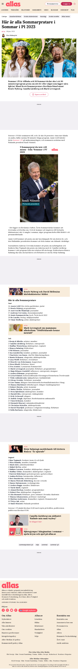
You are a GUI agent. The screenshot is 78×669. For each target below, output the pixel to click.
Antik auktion (62, 643)
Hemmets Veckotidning (66, 636)
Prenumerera (52, 4)
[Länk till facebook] (3, 610)
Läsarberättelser (15, 16)
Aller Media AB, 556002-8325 (29, 666)
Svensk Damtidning (25, 654)
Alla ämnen (6, 622)
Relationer (25, 10)
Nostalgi (43, 16)
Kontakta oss (62, 619)
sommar (45, 545)
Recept (45, 654)
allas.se (67, 664)
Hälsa (37, 622)
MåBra (40, 654)
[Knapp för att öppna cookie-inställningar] (74, 4)
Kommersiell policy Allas (12, 643)
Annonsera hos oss (65, 622)
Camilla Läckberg (31, 89)
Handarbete (36, 10)
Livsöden (4, 10)
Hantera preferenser (10, 633)
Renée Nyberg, (15, 89)
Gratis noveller (54, 16)
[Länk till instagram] (7, 610)
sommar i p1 (54, 545)
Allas (59, 629)
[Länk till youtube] (11, 610)
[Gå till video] (55, 149)
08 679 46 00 (62, 666)
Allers (59, 633)
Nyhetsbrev (6, 619)
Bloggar (54, 10)
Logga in (66, 4)
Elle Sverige (10, 654)
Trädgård (15, 10)
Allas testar (66, 16)
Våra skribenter (8, 626)
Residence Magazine (64, 654)
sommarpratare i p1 (26, 545)
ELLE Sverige (15, 661)
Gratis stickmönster (31, 16)
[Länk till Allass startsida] (24, 3)
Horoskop (64, 10)
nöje (3, 31)
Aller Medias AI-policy (11, 640)
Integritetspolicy (9, 636)
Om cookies (7, 629)
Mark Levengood (52, 89)
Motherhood (53, 654)
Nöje (37, 636)
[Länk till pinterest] (15, 610)
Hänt (16, 654)
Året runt (61, 640)
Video (46, 10)
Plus (72, 10)
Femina (34, 654)
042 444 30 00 (32, 664)
